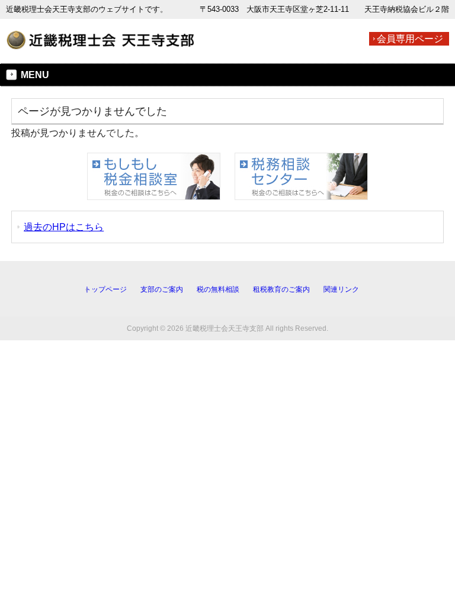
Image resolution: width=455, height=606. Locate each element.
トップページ (105, 289)
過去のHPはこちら (64, 227)
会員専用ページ (410, 39)
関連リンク (341, 289)
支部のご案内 (161, 289)
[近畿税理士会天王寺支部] (100, 44)
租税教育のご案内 (281, 289)
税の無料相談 (218, 289)
